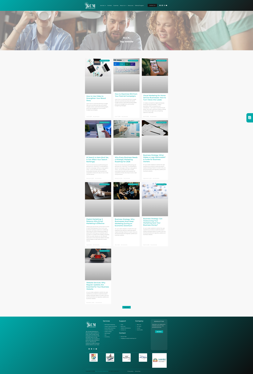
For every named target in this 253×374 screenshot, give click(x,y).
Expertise (115, 5)
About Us (122, 5)
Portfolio (109, 5)
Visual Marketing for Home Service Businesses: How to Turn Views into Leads (154, 97)
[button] (126, 307)
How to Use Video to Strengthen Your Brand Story (96, 98)
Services (102, 5)
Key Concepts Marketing (101, 371)
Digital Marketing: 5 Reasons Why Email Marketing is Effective (95, 221)
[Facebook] (160, 5)
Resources (130, 5)
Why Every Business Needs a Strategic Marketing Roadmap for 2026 (126, 159)
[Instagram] (164, 5)
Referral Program (139, 5)
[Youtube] (166, 5)
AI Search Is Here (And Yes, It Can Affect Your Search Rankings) (97, 159)
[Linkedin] (162, 5)
